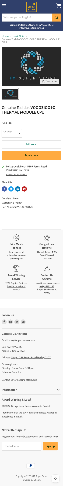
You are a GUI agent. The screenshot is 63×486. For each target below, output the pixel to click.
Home (5, 36)
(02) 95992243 (14, 346)
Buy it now (31, 155)
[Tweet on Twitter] (11, 189)
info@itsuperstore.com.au (48, 283)
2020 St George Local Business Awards (22, 406)
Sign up (50, 446)
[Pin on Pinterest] (24, 189)
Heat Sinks (18, 36)
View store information (16, 174)
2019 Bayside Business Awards (38, 412)
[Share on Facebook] (4, 189)
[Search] (56, 18)
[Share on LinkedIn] (17, 189)
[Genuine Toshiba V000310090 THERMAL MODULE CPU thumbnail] (10, 93)
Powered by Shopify (31, 479)
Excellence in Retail (16, 286)
